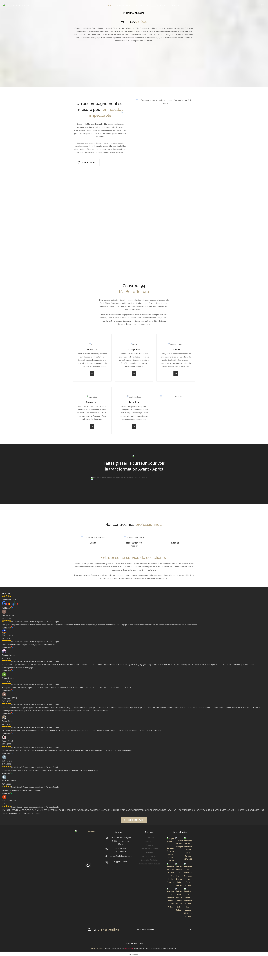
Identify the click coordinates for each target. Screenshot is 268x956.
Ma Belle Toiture (137, 943)
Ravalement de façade (149, 849)
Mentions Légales (97, 948)
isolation (79, 31)
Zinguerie (149, 845)
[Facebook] (88, 865)
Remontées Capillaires (149, 860)
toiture (153, 570)
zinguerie (89, 31)
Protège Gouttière (149, 856)
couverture (179, 28)
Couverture (149, 837)
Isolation (149, 852)
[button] (134, 13)
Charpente (189, 28)
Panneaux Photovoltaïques (149, 864)
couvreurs (82, 563)
